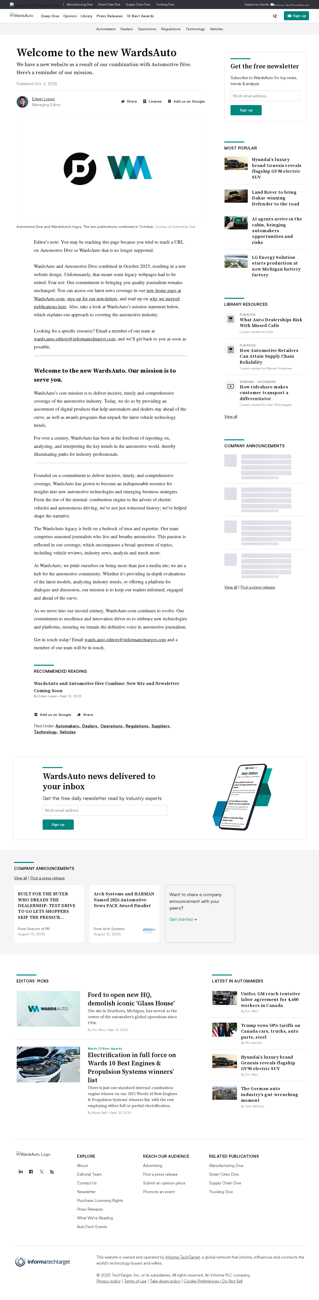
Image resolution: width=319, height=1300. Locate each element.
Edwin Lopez (43, 98)
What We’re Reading (95, 1217)
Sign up (299, 15)
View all (230, 416)
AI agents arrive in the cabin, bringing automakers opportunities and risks (277, 230)
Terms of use (135, 1281)
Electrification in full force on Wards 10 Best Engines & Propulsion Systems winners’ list (132, 1067)
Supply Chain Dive (138, 4)
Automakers (106, 29)
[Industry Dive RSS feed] (52, 1172)
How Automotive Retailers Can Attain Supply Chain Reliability (269, 356)
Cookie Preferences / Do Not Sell (213, 1281)
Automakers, (68, 725)
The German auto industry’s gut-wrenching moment (269, 1094)
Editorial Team (89, 1174)
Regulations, (138, 725)
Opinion (70, 16)
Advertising (152, 1165)
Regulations (171, 29)
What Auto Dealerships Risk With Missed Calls (271, 322)
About (82, 1165)
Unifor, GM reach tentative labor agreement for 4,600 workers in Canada (270, 999)
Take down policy (165, 1281)
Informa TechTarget (182, 1257)
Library (87, 16)
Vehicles (216, 29)
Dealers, (90, 725)
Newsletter (86, 1191)
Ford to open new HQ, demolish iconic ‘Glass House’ (131, 999)
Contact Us (87, 1182)
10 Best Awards (140, 16)
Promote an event (159, 1191)
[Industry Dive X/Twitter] (41, 1172)
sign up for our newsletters (92, 298)
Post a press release (257, 587)
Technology (195, 29)
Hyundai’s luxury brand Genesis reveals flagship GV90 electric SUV (276, 168)
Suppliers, (161, 725)
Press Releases (110, 16)
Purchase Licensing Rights (100, 1200)
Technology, (46, 731)
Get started (183, 919)
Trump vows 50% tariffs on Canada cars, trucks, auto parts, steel (271, 1031)
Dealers (127, 29)
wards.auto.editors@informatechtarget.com (74, 338)
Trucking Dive (165, 4)
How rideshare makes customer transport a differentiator (264, 392)
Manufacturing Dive (79, 4)
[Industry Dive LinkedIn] (20, 1172)
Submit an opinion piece (164, 1182)
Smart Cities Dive (109, 4)
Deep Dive (50, 16)
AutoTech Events (92, 1226)
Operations (147, 29)
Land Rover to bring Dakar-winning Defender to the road (275, 198)
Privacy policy (108, 1281)
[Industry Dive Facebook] (31, 1172)
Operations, (112, 725)
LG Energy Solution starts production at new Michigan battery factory (276, 266)
